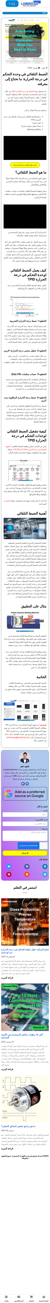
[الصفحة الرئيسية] (43, 1296)
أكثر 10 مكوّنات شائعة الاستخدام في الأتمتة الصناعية (22, 1036)
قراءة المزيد (7, 977)
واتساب (6, 1301)
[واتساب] (6, 1296)
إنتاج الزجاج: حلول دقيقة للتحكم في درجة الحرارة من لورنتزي (25, 951)
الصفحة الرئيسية (43, 1301)
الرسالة (45, 829)
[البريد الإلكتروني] (18, 1296)
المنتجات (31, 1301)
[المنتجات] (31, 1296)
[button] (43, 866)
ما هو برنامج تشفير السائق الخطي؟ (18, 1126)
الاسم (45, 810)
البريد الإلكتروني (41, 819)
